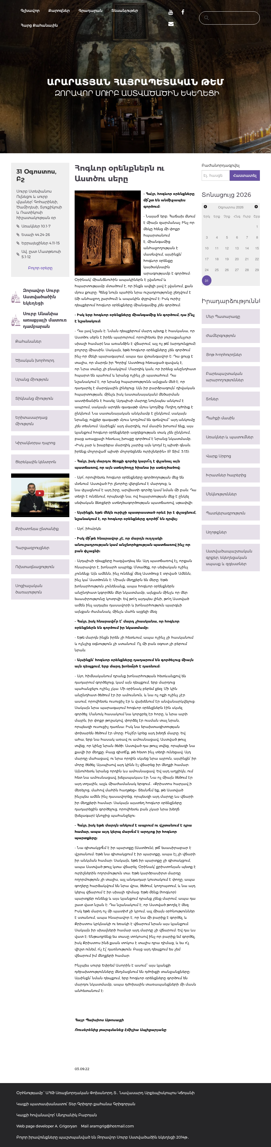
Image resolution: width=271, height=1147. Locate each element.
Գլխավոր (30, 10)
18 (217, 258)
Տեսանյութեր (124, 10)
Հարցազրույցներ (32, 547)
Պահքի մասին (220, 418)
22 (257, 258)
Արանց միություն (31, 379)
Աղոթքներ (216, 532)
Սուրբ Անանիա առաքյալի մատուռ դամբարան (45, 320)
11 (217, 247)
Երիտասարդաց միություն (31, 420)
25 (217, 269)
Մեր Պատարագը (223, 316)
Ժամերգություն (221, 335)
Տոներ (212, 399)
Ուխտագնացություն (34, 566)
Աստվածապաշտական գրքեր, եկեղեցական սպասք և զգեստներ (229, 557)
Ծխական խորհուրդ (34, 360)
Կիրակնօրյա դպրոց (35, 442)
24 (207, 269)
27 (237, 269)
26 (227, 269)
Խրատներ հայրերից (226, 475)
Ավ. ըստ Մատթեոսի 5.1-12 (41, 254)
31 (207, 280)
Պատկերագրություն (225, 513)
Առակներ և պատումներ (229, 437)
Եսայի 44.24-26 (35, 234)
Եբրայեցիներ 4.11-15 (40, 243)
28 (247, 269)
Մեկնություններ (221, 494)
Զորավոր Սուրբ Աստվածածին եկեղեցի (41, 297)
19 (227, 258)
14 (247, 247)
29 (257, 269)
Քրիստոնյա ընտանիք (37, 528)
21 (247, 258)
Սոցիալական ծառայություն (28, 589)
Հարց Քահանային (39, 25)
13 (237, 247)
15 (257, 247)
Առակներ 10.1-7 (36, 226)
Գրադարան (90, 10)
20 (237, 258)
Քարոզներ (59, 10)
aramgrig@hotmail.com (112, 1126)
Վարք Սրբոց (218, 456)
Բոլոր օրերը (40, 268)
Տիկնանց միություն (34, 398)
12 (227, 247)
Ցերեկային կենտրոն (35, 461)
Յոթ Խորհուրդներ (224, 354)
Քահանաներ (28, 341)
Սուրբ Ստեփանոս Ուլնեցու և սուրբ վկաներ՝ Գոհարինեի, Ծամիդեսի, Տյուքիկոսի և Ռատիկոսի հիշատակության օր (39, 204)
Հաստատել (244, 175)
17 (207, 258)
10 (207, 247)
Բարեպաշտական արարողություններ (224, 376)
